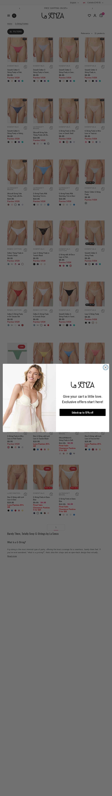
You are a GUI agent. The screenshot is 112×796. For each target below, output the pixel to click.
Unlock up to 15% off (82, 412)
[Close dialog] (105, 367)
